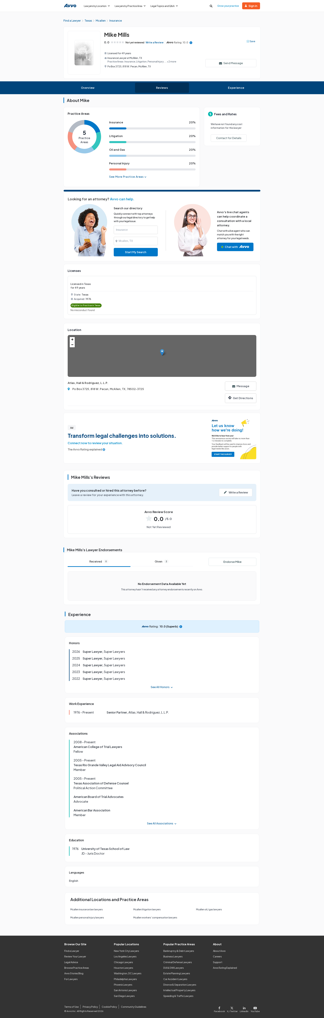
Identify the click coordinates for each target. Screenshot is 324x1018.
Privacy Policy (90, 1006)
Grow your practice (228, 5)
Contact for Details (228, 138)
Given (161, 561)
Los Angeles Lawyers (125, 956)
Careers (217, 956)
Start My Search (135, 252)
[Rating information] (191, 42)
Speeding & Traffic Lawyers (178, 995)
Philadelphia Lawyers (125, 979)
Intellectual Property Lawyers (179, 990)
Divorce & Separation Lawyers (179, 984)
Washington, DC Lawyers (127, 973)
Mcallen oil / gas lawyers (209, 909)
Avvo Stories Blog (73, 973)
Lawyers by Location (95, 5)
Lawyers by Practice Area (128, 5)
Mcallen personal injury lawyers (87, 917)
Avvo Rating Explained (225, 967)
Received (98, 561)
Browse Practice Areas (76, 967)
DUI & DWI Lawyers (173, 967)
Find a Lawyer (71, 950)
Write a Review (155, 42)
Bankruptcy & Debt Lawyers (178, 950)
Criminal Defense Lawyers (177, 962)
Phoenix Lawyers (123, 984)
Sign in (253, 6)
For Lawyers (71, 979)
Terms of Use (71, 1006)
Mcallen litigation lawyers (147, 909)
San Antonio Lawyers (125, 990)
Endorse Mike (232, 562)
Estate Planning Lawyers (176, 973)
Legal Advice (71, 962)
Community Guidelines (133, 1006)
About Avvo (219, 950)
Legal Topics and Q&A (162, 5)
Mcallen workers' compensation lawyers (155, 917)
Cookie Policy (109, 1006)
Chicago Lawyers (123, 962)
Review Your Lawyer (75, 956)
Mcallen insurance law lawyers (86, 909)
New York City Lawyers (126, 950)
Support (217, 962)
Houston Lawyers (123, 967)
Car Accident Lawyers (175, 979)
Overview (88, 87)
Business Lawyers (173, 956)
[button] (162, 352)
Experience (236, 87)
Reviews (162, 87)
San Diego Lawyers (124, 995)
